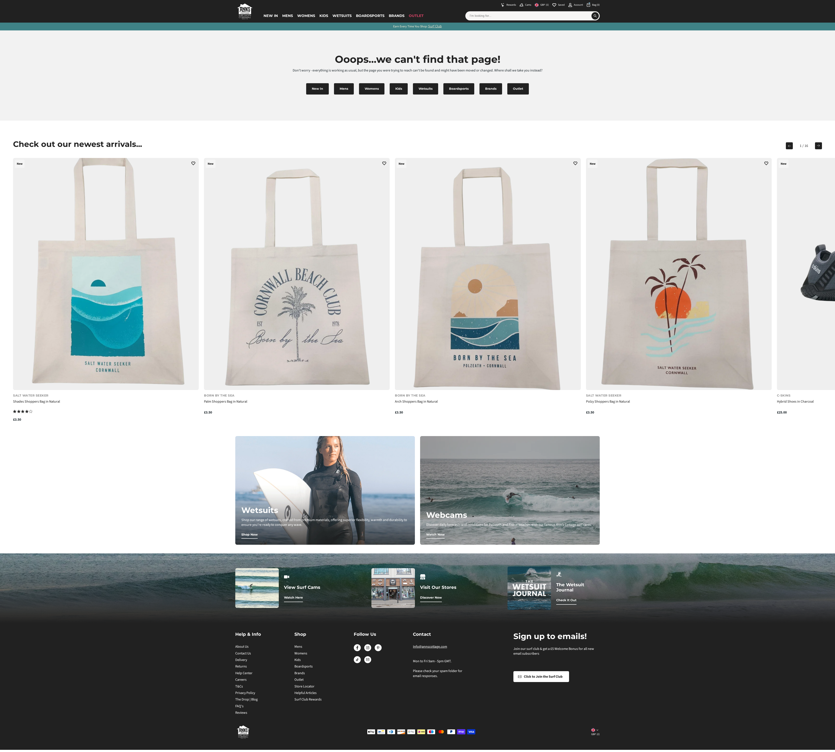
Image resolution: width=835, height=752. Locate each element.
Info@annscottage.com (430, 646)
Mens (287, 16)
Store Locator (304, 686)
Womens (306, 16)
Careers (241, 679)
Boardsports (370, 16)
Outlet (416, 16)
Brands (396, 16)
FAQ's (239, 706)
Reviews (241, 712)
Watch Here (293, 597)
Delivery (241, 659)
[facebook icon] (357, 650)
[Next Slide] (818, 145)
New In (271, 16)
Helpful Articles (305, 693)
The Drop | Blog (246, 699)
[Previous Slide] (789, 145)
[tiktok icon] (357, 662)
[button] (193, 164)
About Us (242, 646)
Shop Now (249, 534)
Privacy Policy (245, 693)
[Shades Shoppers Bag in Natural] (106, 274)
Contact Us (243, 653)
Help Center (243, 673)
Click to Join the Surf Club (543, 676)
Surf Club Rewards (308, 699)
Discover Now (431, 597)
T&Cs (239, 686)
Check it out (566, 600)
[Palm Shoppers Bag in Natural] (297, 274)
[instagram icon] (367, 650)
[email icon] (367, 662)
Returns (241, 666)
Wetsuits (342, 16)
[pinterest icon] (378, 650)
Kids (323, 16)
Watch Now (435, 534)
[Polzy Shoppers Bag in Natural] (679, 274)
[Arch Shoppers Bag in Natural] (488, 274)
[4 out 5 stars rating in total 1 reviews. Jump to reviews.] (22, 411)
